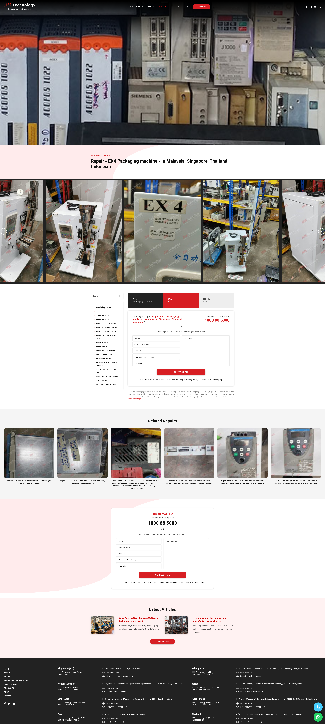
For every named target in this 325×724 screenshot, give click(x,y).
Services (150, 7)
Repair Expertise (164, 7)
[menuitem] (130, 6)
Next (321, 231)
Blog (187, 7)
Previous (3, 231)
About (138, 7)
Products (178, 7)
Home (130, 7)
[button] (306, 6)
